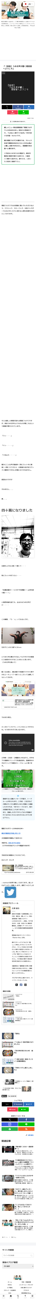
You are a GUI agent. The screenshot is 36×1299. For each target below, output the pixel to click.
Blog (13, 1014)
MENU (10, 1285)
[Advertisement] (18, 45)
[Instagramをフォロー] (10, 1124)
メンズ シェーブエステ (26, 1285)
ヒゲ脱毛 (9, 1287)
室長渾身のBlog (26, 1293)
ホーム (10, 1282)
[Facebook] (21, 985)
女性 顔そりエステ (26, 1287)
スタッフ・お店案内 (10, 1290)
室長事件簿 (13, 1096)
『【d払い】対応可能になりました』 (23, 1004)
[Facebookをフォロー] (26, 1119)
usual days (11, 999)
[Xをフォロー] (10, 1119)
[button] (31, 1255)
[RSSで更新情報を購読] (26, 1129)
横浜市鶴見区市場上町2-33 (11, 833)
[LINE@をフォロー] (26, 1124)
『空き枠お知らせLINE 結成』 (23, 1011)
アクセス (26, 1290)
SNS (9, 1293)
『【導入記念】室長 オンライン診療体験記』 (24, 1019)
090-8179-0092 (14, 843)
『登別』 (17, 996)
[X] (16, 985)
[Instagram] (25, 985)
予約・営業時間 (26, 1282)
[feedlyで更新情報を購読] (10, 1129)
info (13, 1007)
